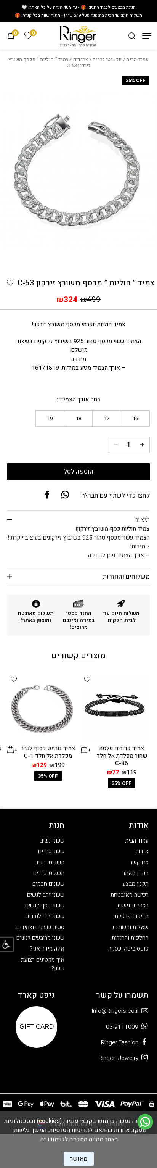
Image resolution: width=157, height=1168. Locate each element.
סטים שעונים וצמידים (40, 927)
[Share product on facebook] (47, 495)
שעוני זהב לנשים (45, 895)
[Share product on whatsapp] (65, 495)
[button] (10, 282)
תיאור (142, 519)
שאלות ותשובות (130, 927)
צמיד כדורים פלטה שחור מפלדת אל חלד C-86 (121, 756)
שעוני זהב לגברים (45, 916)
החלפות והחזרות (130, 938)
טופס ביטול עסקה (128, 948)
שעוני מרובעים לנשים (40, 938)
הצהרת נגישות (133, 905)
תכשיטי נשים (49, 862)
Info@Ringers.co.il (114, 1011)
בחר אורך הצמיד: (79, 399)
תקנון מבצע (136, 884)
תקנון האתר (135, 873)
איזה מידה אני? (47, 948)
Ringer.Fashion (119, 1042)
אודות (142, 851)
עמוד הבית (137, 59)
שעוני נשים (52, 840)
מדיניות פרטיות (132, 916)
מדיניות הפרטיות (69, 1130)
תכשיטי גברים (107, 59)
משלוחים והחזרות (126, 577)
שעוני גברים (51, 851)
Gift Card (36, 1026)
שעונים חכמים (48, 884)
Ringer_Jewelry (118, 1058)
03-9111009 (122, 1027)
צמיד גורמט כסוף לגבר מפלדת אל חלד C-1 (48, 752)
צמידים (80, 59)
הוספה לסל (78, 471)
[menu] (146, 35)
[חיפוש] (132, 36)
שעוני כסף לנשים (44, 905)
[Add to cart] (86, 749)
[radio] (135, 418)
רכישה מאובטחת (130, 895)
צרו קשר (139, 862)
